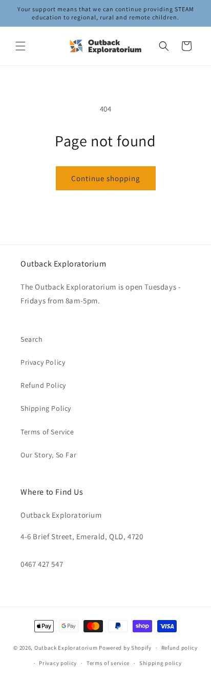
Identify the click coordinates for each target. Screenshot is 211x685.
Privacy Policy (42, 362)
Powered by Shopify (125, 647)
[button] (20, 46)
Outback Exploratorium (66, 647)
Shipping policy (160, 663)
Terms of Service (47, 431)
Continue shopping (105, 178)
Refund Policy (43, 385)
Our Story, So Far (48, 454)
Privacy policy (58, 663)
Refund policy (179, 647)
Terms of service (108, 663)
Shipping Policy (45, 408)
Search (31, 339)
